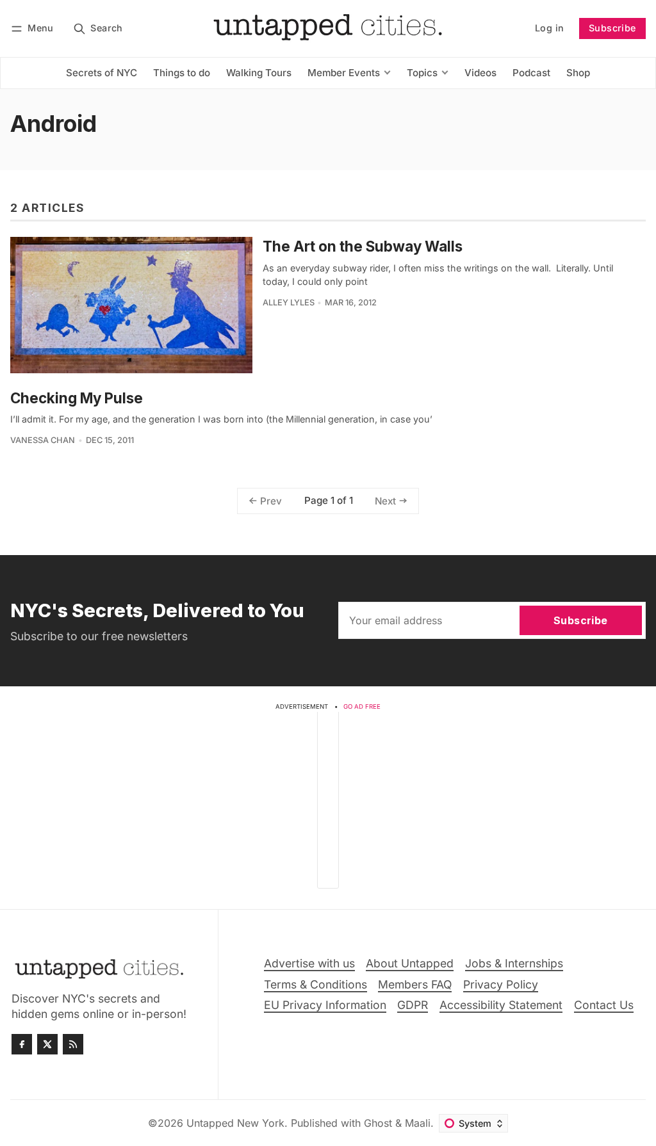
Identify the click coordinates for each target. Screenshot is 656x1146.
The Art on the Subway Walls (363, 246)
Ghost (378, 1123)
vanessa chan (42, 440)
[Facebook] (22, 1044)
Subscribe (612, 27)
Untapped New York (235, 1123)
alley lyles (289, 302)
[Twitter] (47, 1044)
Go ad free (362, 706)
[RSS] (73, 1044)
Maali (417, 1123)
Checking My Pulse (76, 398)
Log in (549, 27)
